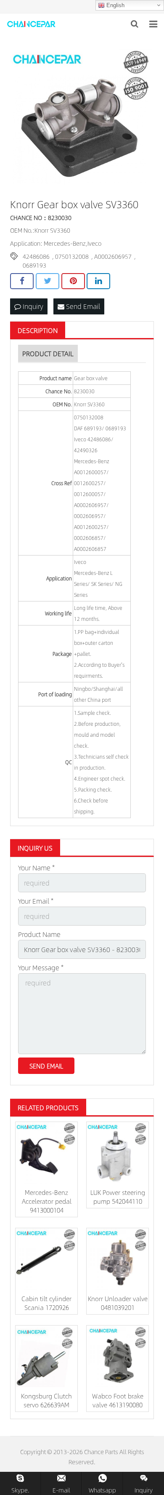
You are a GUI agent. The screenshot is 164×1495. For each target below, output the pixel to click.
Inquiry (32, 306)
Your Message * (40, 967)
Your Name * (36, 867)
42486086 (36, 256)
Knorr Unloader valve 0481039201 (118, 1303)
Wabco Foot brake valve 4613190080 (117, 1400)
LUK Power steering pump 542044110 (117, 1196)
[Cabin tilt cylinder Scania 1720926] (46, 1259)
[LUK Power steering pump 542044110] (117, 1153)
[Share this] (22, 281)
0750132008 (72, 256)
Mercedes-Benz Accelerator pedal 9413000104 (46, 1201)
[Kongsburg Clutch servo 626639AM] (46, 1356)
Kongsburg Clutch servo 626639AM (46, 1400)
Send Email (82, 306)
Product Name (39, 934)
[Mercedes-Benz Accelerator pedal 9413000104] (46, 1153)
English (114, 5)
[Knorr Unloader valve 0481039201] (117, 1259)
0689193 (34, 265)
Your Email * (35, 901)
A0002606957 (113, 256)
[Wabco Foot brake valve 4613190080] (117, 1356)
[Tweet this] (47, 281)
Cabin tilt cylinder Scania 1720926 (46, 1303)
